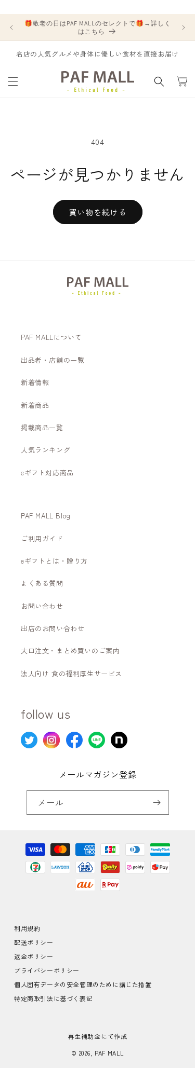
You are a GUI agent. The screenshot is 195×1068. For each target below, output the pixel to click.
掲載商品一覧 (42, 427)
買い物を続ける (98, 212)
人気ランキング (45, 450)
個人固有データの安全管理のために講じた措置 (83, 984)
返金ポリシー (34, 956)
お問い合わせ (42, 606)
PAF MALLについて (51, 337)
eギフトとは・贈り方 (54, 561)
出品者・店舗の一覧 (52, 360)
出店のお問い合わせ (52, 628)
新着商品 (35, 405)
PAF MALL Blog (46, 516)
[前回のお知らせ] (11, 27)
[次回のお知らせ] (183, 27)
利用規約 (27, 928)
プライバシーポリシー (47, 970)
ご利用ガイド (42, 538)
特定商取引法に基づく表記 (53, 998)
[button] (13, 81)
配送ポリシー (34, 942)
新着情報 (35, 382)
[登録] (157, 802)
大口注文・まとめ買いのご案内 (70, 650)
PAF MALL (109, 1053)
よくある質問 (42, 583)
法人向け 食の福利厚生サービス (71, 673)
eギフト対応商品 (47, 472)
